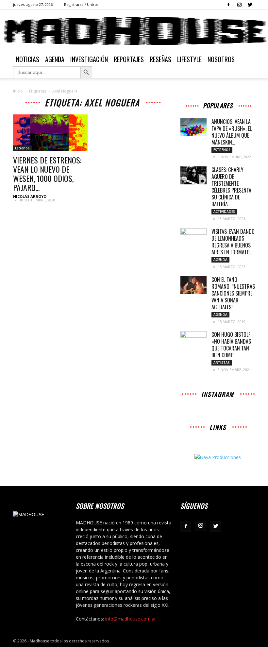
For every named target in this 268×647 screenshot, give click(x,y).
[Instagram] (239, 4)
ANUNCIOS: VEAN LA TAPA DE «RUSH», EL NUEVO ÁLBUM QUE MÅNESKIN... (231, 132)
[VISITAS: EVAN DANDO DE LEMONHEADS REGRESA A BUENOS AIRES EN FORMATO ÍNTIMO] (193, 237)
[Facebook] (228, 4)
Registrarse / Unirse (81, 4)
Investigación (89, 59)
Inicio (18, 91)
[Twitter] (250, 4)
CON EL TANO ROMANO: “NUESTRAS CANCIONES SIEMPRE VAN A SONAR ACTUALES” (233, 293)
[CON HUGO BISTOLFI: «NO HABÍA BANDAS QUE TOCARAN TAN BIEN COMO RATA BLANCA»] (193, 340)
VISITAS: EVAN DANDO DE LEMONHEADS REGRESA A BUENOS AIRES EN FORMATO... (233, 242)
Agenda (54, 59)
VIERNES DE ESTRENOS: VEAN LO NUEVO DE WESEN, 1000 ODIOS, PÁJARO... (47, 173)
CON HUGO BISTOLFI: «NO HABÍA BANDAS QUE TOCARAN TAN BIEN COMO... (232, 345)
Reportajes (129, 59)
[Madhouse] (134, 31)
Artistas (221, 362)
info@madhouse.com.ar (130, 619)
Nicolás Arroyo (29, 196)
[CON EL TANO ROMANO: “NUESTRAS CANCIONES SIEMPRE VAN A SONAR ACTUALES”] (193, 285)
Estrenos (22, 148)
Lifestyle (189, 59)
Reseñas (160, 59)
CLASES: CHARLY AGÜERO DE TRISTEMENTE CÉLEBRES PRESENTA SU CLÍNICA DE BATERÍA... (231, 187)
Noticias (27, 59)
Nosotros (221, 59)
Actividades (224, 211)
